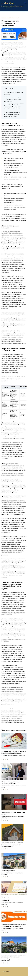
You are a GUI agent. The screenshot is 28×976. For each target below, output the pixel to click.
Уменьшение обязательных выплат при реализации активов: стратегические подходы (12, 114)
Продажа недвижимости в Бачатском (12, 842)
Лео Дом (9, 3)
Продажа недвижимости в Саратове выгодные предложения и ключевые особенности (11, 898)
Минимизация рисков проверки (14, 96)
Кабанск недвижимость (8, 870)
